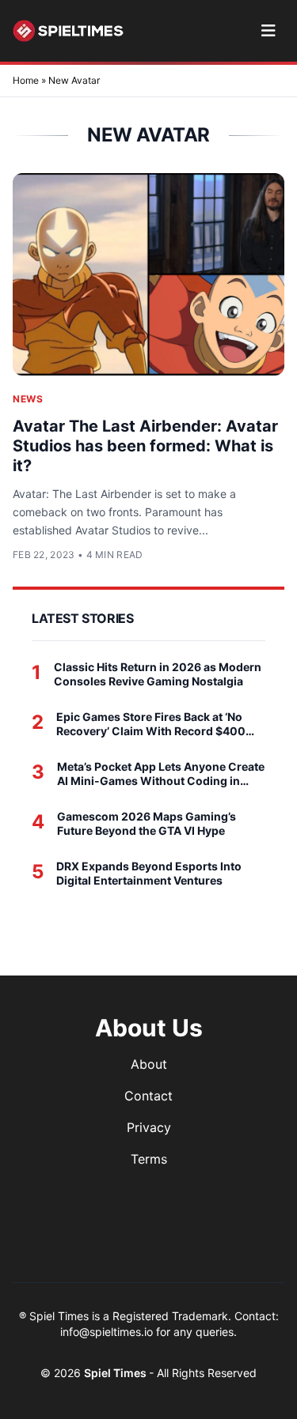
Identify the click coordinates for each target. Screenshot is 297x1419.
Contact (148, 1096)
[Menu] (268, 30)
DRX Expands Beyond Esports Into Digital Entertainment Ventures (149, 873)
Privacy (149, 1127)
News (28, 399)
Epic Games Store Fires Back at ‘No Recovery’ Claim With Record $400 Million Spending (151, 724)
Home (26, 80)
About (149, 1064)
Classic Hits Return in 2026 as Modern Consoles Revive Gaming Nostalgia (157, 674)
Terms (149, 1159)
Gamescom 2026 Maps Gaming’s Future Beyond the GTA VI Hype (146, 823)
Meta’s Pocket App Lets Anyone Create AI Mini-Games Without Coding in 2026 (161, 773)
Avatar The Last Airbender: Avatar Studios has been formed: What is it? (145, 446)
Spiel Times (116, 1372)
